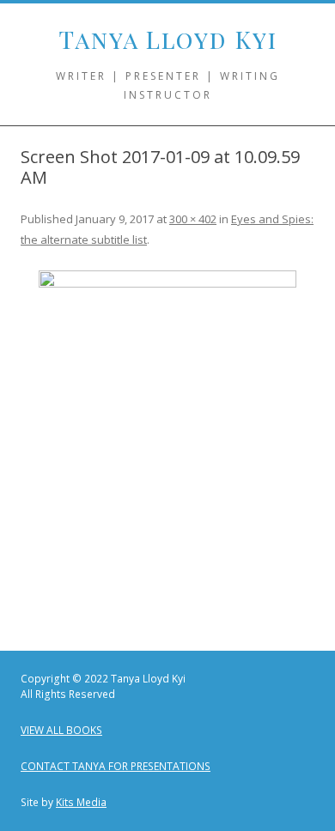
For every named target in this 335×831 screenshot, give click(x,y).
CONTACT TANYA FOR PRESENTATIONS (115, 766)
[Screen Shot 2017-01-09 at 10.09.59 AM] (167, 443)
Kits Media (81, 802)
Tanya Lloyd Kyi (167, 39)
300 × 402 (192, 219)
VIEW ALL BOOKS (61, 730)
